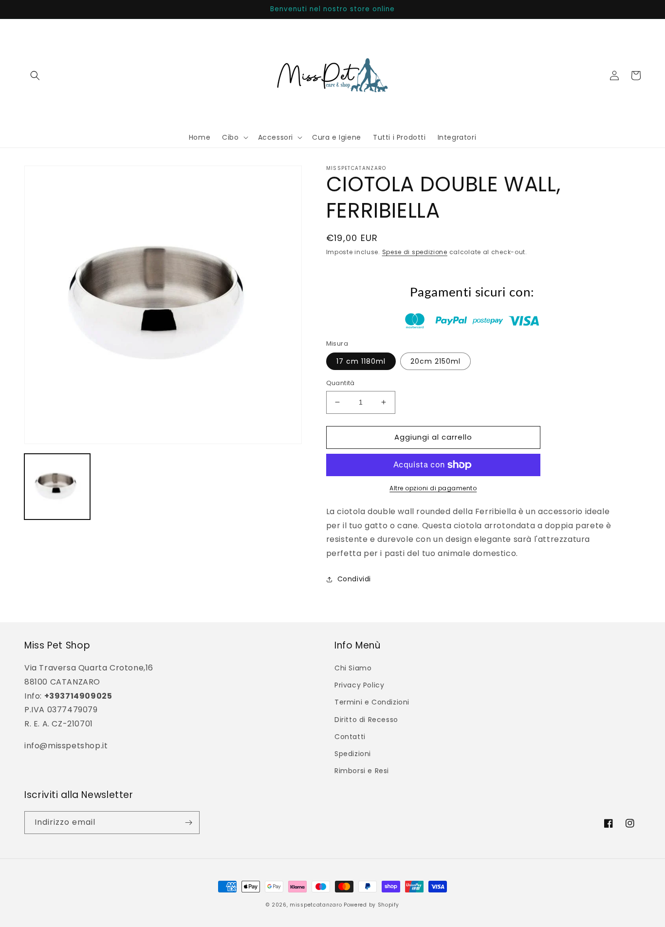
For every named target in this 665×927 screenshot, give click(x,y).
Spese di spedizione (414, 252)
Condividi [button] (354, 579)
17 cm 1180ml (361, 361)
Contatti (350, 737)
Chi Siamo (352, 668)
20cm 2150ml (435, 361)
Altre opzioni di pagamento (433, 488)
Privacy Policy (359, 685)
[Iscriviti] (188, 822)
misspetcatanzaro (316, 904)
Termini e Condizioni (371, 702)
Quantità (340, 383)
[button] (35, 75)
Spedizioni (352, 754)
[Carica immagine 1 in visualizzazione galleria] (57, 486)
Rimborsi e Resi (361, 771)
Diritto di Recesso (366, 719)
